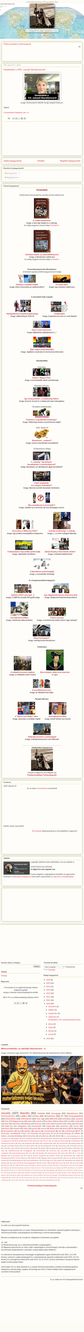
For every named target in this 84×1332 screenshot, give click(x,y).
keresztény (10, 1119)
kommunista (30, 1136)
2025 (48, 983)
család (78, 1155)
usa (68, 1121)
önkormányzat (52, 1153)
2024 (48, 986)
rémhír (72, 1177)
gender (35, 1128)
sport (11, 1163)
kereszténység (65, 1133)
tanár (24, 1146)
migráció (37, 1131)
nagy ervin (50, 1160)
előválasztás (5, 1158)
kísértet (3, 1160)
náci (31, 1177)
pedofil (78, 1160)
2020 (48, 1000)
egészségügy (37, 1173)
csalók (76, 1121)
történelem (5, 1128)
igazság (61, 1148)
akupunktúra (62, 1146)
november (52, 1006)
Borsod (41, 1165)
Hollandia (6, 1168)
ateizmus (80, 1146)
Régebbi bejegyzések (70, 161)
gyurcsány (46, 1133)
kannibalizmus (27, 1175)
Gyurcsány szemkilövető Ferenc (14, 1133)
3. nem (77, 1153)
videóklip (49, 1180)
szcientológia (40, 1151)
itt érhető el (54, 225)
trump (34, 1180)
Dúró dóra (69, 1165)
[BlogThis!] (39, 35)
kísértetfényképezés (16, 1160)
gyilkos (43, 1148)
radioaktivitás (53, 1177)
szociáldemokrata (13, 1146)
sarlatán (4, 1163)
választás (79, 1119)
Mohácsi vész (74, 1168)
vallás (25, 1128)
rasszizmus (63, 1177)
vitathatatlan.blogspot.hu (21, 877)
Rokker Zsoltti (31, 1170)
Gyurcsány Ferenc (42, 1141)
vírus (30, 1153)
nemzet (76, 1126)
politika (23, 1116)
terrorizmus (43, 1163)
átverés (65, 1128)
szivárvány (53, 1151)
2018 (48, 1038)
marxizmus (64, 1126)
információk (26, 1119)
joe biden (18, 1175)
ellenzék (54, 1119)
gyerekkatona (48, 1138)
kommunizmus (8, 1116)
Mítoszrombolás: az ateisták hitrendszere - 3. (23, 1048)
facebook (59, 1121)
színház (26, 1180)
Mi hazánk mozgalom (38, 1155)
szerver (12, 1180)
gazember (26, 1148)
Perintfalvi (6, 1170)
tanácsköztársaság (18, 1153)
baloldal (41, 1113)
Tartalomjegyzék (24, 44)
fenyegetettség (76, 1116)
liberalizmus (72, 1113)
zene (74, 1163)
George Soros (6, 1138)
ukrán (68, 1163)
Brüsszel (18, 1141)
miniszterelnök (49, 1131)
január (51, 1034)
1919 (53, 1146)
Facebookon (42, 788)
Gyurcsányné (15, 1155)
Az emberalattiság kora (72, 1136)
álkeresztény (55, 1128)
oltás (2, 1151)
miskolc (13, 1177)
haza (19, 1131)
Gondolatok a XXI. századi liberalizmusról (24, 69)
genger (35, 1148)
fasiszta (47, 1173)
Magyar (16, 1138)
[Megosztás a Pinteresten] (48, 35)
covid (5, 1148)
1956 (10, 1165)
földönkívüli (34, 1158)
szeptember (53, 1013)
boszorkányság (62, 1141)
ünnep (63, 1153)
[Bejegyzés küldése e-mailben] (8, 118)
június (50, 1024)
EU (62, 1116)
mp (20, 1177)
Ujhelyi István (62, 1170)
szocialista (64, 1151)
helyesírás (77, 1173)
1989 (16, 1165)
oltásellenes (69, 1160)
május (50, 1027)
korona (68, 1158)
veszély (5, 1113)
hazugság (56, 1113)
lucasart (78, 1175)
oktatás (59, 1160)
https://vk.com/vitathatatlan (64, 877)
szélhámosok (70, 1131)
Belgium (33, 1165)
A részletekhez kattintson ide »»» (16, 112)
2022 (48, 993)
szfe (17, 1163)
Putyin (22, 1170)
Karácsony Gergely (55, 1168)
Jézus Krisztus (41, 1168)
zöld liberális (39, 1153)
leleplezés (28, 1143)
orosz (37, 1177)
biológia (80, 1128)
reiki (2, 1146)
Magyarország (18, 1121)
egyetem (28, 1173)
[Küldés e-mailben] (36, 35)
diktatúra (27, 1124)
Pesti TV (15, 1170)
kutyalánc (55, 1175)
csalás (12, 1148)
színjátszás (5, 1153)
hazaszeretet (55, 1158)
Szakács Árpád (54, 1155)
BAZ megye (25, 1165)
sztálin (20, 1180)
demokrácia (49, 1116)
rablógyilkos (22, 1126)
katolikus (70, 1148)
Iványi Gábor (30, 1168)
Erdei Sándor (79, 1165)
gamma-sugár (56, 1173)
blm (32, 1138)
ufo (39, 1146)
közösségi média (61, 1138)
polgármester (75, 1143)
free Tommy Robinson (20, 1158)
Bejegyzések (11, 173)
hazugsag (52, 1148)
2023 (48, 990)
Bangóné (4, 1155)
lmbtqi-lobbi (50, 1126)
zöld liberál (56, 1136)
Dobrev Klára (59, 1165)
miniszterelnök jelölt (49, 1143)
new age (41, 1119)
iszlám (48, 1124)
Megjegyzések (12, 177)
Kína (25, 1155)
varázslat (41, 1180)
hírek (6, 1121)
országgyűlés (27, 1151)
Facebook (37, 831)
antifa (72, 1146)
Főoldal (10, 44)
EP (79, 1131)
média (69, 1124)
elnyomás (34, 1133)
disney (8, 1173)
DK (72, 1128)
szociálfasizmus (6, 1141)
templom (32, 1146)
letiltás (37, 1143)
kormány (66, 1119)
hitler (10, 1175)
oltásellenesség (13, 1151)
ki (62, 1158)
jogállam (27, 1131)
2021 (48, 997)
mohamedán (63, 1143)
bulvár (38, 1138)
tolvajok (53, 1163)
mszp (25, 1177)
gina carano (67, 1173)
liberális (25, 1113)
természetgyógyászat (29, 1163)
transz (61, 1163)
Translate (51, 970)
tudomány (16, 1124)
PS (82, 1168)
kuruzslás (77, 1158)
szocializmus (44, 1136)
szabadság (4, 1180)
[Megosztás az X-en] (42, 35)
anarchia (25, 1138)
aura (53, 1141)
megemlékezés (75, 1138)
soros (79, 1177)
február (51, 1031)
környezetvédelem (32, 1160)
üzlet (56, 1180)
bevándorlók (36, 1126)
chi (72, 1141)
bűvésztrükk (68, 1155)
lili (42, 1160)
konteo (78, 1148)
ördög (81, 1163)
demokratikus (9, 1131)
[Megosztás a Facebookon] (45, 35)
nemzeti (43, 1128)
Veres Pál (72, 1170)
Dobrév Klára (28, 1141)
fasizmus (38, 1124)
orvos (44, 1177)
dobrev (78, 1141)
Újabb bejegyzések (13, 161)
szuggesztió (76, 1151)
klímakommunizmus (8, 1143)
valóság (46, 1146)
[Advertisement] (69, 53)
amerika (39, 1121)
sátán (30, 1121)
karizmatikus (39, 1175)
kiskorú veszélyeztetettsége (12, 1136)
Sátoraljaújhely (50, 1170)
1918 (5, 1165)
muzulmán (58, 1124)
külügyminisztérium (67, 1175)
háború (77, 1133)
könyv (20, 1143)
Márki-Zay (9, 1126)
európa (35, 1116)
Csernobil (49, 1165)
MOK (65, 1168)
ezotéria (49, 1121)
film (19, 1148)
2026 (48, 980)
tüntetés (16, 1128)
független (44, 1158)
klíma (47, 1175)
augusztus (52, 1017)
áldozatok (79, 1124)
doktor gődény (17, 1173)
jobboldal (4, 1124)
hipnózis (3, 1175)
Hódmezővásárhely (18, 1168)
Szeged (40, 1170)
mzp (59, 1131)
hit (55, 1133)
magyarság (4, 1177)
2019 (48, 1004)
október (51, 1010)
